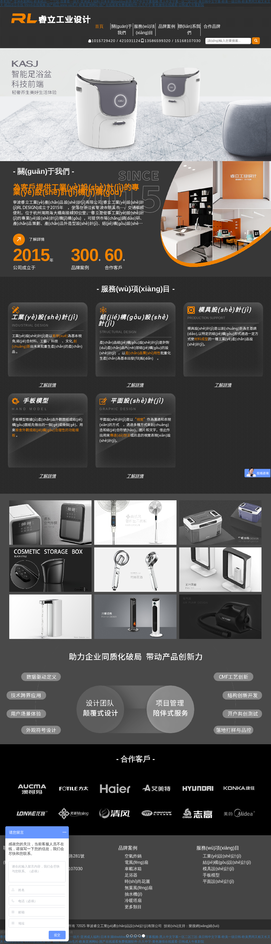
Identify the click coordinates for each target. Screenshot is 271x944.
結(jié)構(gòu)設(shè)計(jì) (227, 862)
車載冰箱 (133, 868)
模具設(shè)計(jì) (218, 868)
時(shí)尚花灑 (137, 881)
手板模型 (211, 875)
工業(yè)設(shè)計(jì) (222, 856)
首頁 (99, 26)
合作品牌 (212, 26)
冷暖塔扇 (133, 900)
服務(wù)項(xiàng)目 (144, 29)
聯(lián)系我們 (189, 29)
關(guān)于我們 (121, 29)
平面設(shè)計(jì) (218, 881)
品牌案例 (166, 26)
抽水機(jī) (133, 894)
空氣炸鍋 (133, 856)
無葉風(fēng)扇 (138, 888)
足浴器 (131, 875)
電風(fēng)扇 (136, 862)
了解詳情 (48, 385)
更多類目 (133, 907)
